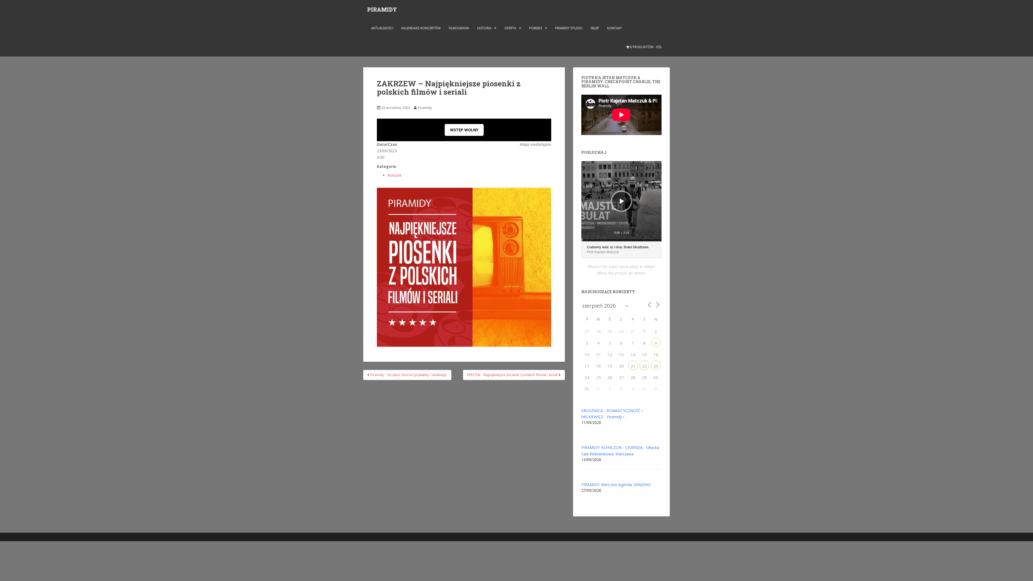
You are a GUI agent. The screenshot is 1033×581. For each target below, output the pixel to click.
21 (633, 366)
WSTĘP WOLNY (464, 129)
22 (644, 366)
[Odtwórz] (622, 201)
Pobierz (535, 28)
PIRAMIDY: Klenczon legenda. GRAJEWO (616, 484)
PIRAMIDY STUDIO (568, 28)
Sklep (594, 28)
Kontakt (614, 28)
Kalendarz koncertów (421, 28)
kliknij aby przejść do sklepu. (621, 272)
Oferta (510, 28)
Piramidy (425, 107)
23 (655, 366)
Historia (484, 28)
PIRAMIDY (382, 9)
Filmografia (459, 28)
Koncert (394, 175)
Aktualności (382, 28)
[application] (621, 201)
